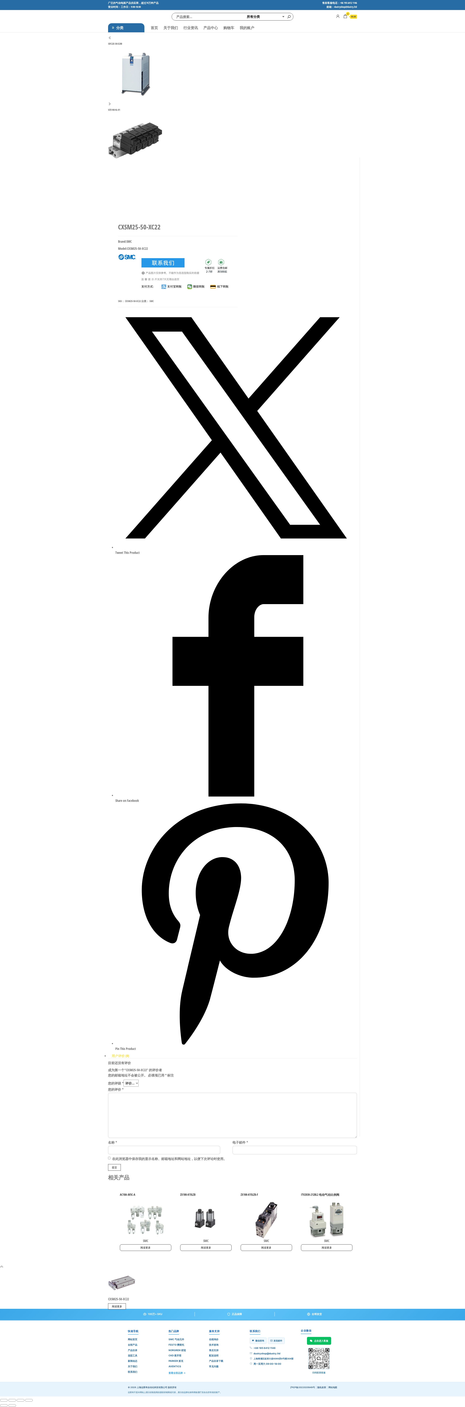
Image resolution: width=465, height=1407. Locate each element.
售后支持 (214, 1350)
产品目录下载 (216, 1360)
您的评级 (116, 1083)
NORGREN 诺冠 (177, 1350)
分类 (120, 27)
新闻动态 (132, 1360)
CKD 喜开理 (175, 1355)
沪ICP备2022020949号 (302, 1387)
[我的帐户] (337, 16)
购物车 (228, 27)
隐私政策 (321, 1387)
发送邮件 (278, 1340)
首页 (154, 27)
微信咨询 (259, 1340)
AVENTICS (175, 1366)
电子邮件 (240, 1142)
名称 (112, 1142)
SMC (151, 301)
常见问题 (214, 1366)
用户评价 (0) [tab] (120, 1056)
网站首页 (132, 1339)
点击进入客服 (321, 1340)
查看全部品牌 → (177, 1372)
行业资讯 (190, 27)
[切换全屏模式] (12, 1400)
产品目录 (132, 1350)
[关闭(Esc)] (29, 1400)
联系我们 (132, 1371)
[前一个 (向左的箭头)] (4, 1405)
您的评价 (116, 1089)
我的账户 (247, 27)
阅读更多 (145, 1247)
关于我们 (170, 27)
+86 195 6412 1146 (265, 1348)
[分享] (20, 1400)
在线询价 (214, 1339)
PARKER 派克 (176, 1360)
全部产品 (132, 1344)
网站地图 (332, 1387)
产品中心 (210, 27)
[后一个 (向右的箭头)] (12, 1405)
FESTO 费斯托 (176, 1344)
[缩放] (4, 1400)
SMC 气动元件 (176, 1339)
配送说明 (214, 1355)
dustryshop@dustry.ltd (267, 1353)
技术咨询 (214, 1344)
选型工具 (132, 1355)
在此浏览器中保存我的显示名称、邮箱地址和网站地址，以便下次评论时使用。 (169, 1158)
